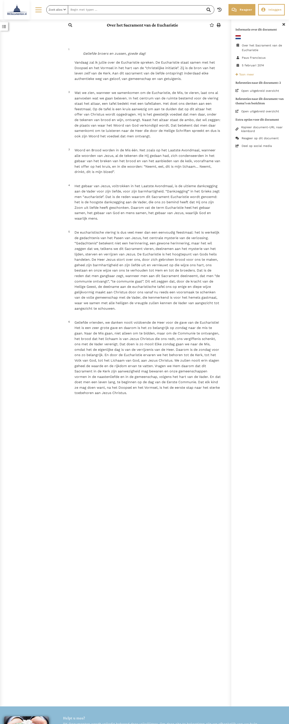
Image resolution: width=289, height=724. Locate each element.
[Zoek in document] (70, 25)
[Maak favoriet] (212, 25)
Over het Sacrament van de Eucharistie (142, 25)
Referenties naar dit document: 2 (258, 83)
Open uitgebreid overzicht (260, 90)
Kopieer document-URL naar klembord (262, 129)
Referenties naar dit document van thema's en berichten (259, 101)
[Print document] (219, 25)
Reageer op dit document (260, 138)
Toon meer (246, 74)
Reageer (246, 9)
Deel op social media (257, 146)
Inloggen (275, 9)
